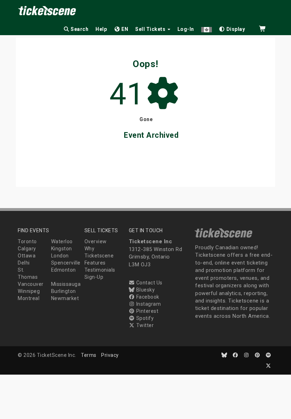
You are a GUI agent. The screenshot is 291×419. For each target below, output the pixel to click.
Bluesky (145, 290)
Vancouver (31, 284)
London (60, 256)
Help (101, 29)
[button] (206, 28)
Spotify (144, 318)
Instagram (148, 304)
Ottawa (26, 256)
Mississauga (66, 284)
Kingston (61, 248)
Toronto (27, 241)
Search (79, 29)
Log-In (185, 29)
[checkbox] (232, 28)
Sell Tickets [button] (151, 29)
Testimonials (99, 270)
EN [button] (124, 29)
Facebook (147, 297)
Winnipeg (29, 291)
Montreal (28, 298)
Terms (89, 355)
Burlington (63, 291)
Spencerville (66, 263)
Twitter (144, 325)
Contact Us (149, 282)
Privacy (110, 355)
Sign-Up (94, 277)
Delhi (24, 263)
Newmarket (65, 298)
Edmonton (63, 270)
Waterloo (62, 241)
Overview (95, 241)
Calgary (27, 248)
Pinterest (146, 311)
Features (95, 263)
